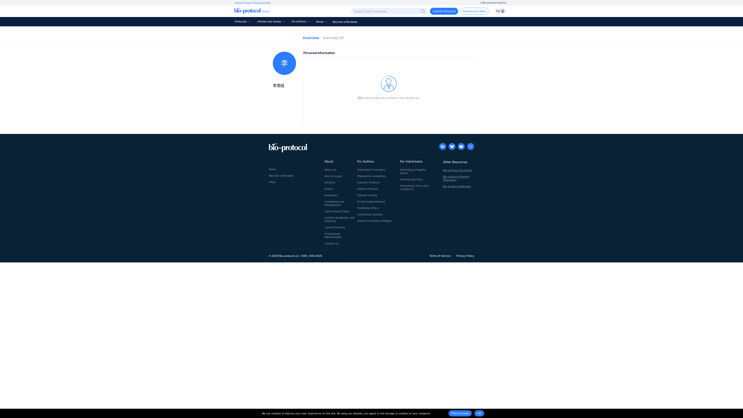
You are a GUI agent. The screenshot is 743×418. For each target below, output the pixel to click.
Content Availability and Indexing (339, 219)
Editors (328, 188)
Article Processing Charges (374, 220)
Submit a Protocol (444, 11)
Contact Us (331, 243)
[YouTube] (461, 147)
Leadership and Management (334, 203)
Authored (333, 38)
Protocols (241, 21)
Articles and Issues (269, 21)
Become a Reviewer (345, 21)
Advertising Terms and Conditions (414, 187)
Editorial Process (367, 188)
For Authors (299, 21)
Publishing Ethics (367, 208)
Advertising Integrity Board (413, 171)
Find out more (460, 413)
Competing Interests (370, 214)
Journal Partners (334, 227)
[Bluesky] (452, 147)
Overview (311, 38)
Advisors (329, 182)
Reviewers (330, 195)
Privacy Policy (465, 255)
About (320, 21)
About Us (330, 169)
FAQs (272, 182)
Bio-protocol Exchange (457, 170)
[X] (470, 147)
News (272, 169)
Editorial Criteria (367, 195)
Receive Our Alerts (474, 11)
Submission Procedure (371, 169)
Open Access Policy (337, 211)
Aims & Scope (333, 176)
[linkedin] (442, 147)
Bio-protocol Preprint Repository (456, 178)
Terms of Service (439, 255)
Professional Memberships (333, 235)
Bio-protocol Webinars (457, 186)
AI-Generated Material (371, 201)
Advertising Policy (411, 179)
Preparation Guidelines (371, 176)
